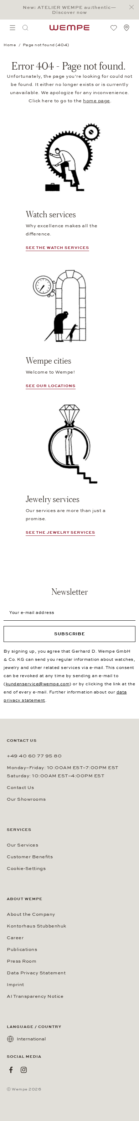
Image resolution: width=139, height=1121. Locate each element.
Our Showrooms (26, 799)
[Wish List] (113, 27)
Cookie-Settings (26, 868)
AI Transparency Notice (35, 996)
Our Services (22, 845)
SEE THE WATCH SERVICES (57, 247)
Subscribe (69, 633)
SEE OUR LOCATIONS (51, 385)
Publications (22, 949)
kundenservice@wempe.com (38, 683)
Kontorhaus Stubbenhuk (36, 926)
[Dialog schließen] (133, 7)
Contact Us (20, 787)
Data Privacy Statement (36, 973)
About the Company (31, 914)
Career (15, 938)
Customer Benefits (30, 857)
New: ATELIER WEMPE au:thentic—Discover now (69, 10)
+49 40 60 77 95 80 (34, 756)
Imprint (15, 984)
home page (96, 101)
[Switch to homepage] (69, 27)
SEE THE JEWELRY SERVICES (60, 532)
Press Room (21, 961)
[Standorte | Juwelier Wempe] (126, 27)
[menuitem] (12, 27)
